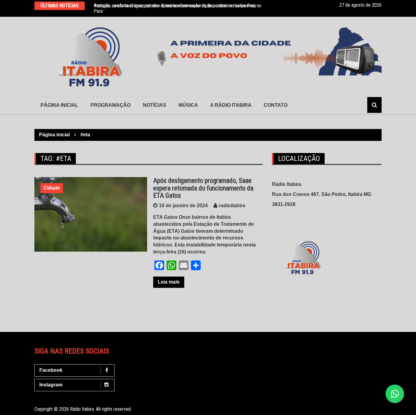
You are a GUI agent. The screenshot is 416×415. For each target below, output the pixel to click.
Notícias (154, 105)
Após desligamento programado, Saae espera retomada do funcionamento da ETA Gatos (203, 188)
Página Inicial (59, 105)
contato (275, 105)
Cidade (52, 187)
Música (188, 105)
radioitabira (232, 205)
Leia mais (169, 281)
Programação (110, 105)
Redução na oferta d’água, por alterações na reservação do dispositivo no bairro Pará (175, 6)
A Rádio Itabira (231, 105)
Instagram (50, 384)
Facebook (50, 370)
